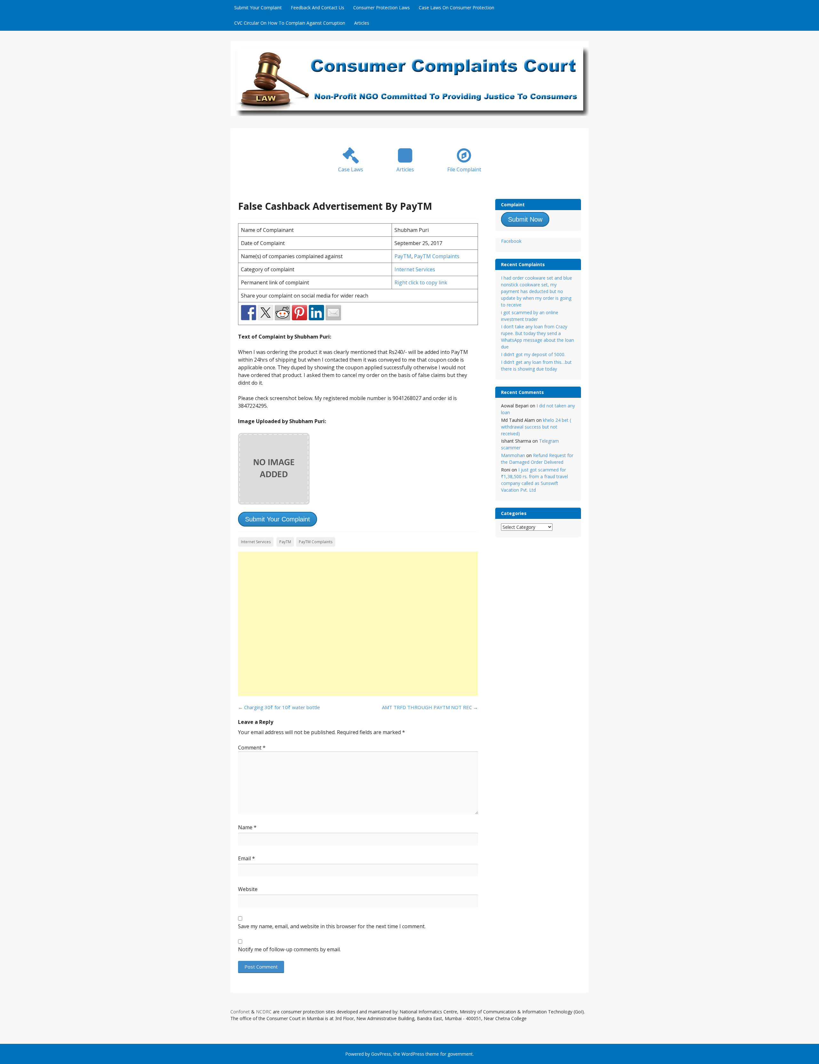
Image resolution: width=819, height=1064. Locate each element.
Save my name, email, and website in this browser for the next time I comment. (331, 926)
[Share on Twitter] (265, 312)
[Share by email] (333, 312)
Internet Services (414, 269)
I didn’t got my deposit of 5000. (533, 354)
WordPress (413, 1054)
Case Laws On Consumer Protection (456, 7)
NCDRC (264, 1012)
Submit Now (525, 219)
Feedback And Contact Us (317, 7)
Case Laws (350, 169)
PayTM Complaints (436, 256)
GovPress (381, 1054)
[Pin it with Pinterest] (299, 312)
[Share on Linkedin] (316, 312)
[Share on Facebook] (248, 312)
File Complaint (464, 169)
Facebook (511, 241)
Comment (252, 747)
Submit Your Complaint (258, 7)
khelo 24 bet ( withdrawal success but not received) (536, 427)
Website (248, 889)
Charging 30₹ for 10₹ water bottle (279, 707)
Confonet (240, 1012)
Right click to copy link (420, 282)
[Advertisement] (358, 624)
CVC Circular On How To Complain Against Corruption (289, 23)
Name (247, 827)
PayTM (402, 256)
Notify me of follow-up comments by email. (289, 949)
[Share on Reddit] (282, 312)
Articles (361, 23)
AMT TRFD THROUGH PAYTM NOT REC (430, 707)
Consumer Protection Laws (381, 7)
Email (246, 858)
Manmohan (513, 455)
